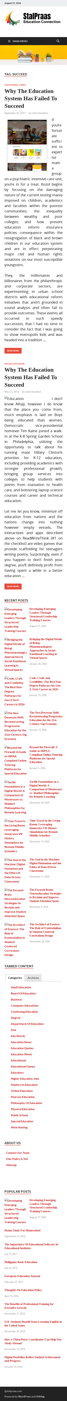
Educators (17, 1072)
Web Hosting (19, 1127)
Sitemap (11, 1165)
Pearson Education (23, 1096)
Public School (19, 1115)
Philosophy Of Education (26, 1103)
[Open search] (58, 41)
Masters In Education (24, 1084)
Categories (15, 977)
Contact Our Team (17, 1152)
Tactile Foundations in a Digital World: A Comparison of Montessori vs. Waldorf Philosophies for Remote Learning (45, 789)
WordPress (24, 1396)
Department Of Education (27, 1023)
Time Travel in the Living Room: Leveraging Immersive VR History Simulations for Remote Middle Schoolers (44, 828)
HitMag (40, 1396)
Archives (33, 977)
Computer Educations (24, 1005)
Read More (11, 350)
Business (16, 999)
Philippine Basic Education (20, 1262)
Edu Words (18, 1036)
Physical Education (23, 1109)
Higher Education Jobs (25, 1078)
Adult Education (21, 987)
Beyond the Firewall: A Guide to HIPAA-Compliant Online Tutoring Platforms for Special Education (46, 755)
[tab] (15, 977)
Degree (16, 1017)
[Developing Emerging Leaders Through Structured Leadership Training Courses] (15, 609)
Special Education (14, 364)
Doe (13, 1029)
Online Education (22, 1090)
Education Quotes (22, 1048)
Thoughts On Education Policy (23, 1290)
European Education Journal (22, 1276)
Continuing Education (24, 1011)
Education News (21, 1042)
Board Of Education (23, 993)
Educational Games (15, 85)
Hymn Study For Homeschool (22, 1230)
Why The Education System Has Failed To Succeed (30, 98)
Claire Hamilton (40, 113)
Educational (18, 1060)
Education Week (21, 1054)
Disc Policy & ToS (17, 1158)
